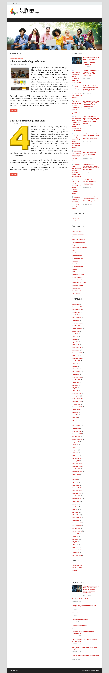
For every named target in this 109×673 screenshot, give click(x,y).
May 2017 (75, 509)
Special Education (77, 290)
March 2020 (75, 423)
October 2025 (76, 312)
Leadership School (53, 19)
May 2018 (75, 479)
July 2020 (75, 412)
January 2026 (76, 304)
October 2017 (76, 496)
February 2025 (76, 317)
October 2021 (76, 379)
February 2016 (76, 550)
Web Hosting (76, 293)
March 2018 (75, 485)
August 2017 (76, 501)
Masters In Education (78, 274)
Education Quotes (77, 258)
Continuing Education (78, 242)
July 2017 (75, 504)
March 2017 (75, 515)
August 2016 (76, 533)
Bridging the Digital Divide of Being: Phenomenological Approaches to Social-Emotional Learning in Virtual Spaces (91, 61)
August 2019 (76, 442)
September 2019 (77, 439)
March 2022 (75, 369)
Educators (75, 269)
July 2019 (75, 444)
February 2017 (76, 517)
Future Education (40, 19)
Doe (73, 250)
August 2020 (76, 409)
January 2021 (76, 396)
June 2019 (75, 447)
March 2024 (75, 344)
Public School (76, 288)
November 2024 (77, 323)
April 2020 (75, 420)
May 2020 (75, 417)
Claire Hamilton (23, 64)
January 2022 (76, 374)
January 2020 (76, 428)
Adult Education (76, 231)
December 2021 (77, 377)
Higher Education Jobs (78, 272)
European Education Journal (80, 619)
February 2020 (76, 425)
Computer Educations (78, 239)
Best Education (14, 19)
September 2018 (77, 471)
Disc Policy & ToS (77, 568)
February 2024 (76, 347)
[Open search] (98, 20)
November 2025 (77, 309)
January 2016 (76, 552)
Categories (75, 218)
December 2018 (77, 463)
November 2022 (77, 358)
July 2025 (75, 315)
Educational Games (77, 266)
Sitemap (74, 570)
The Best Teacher (65, 19)
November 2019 (77, 433)
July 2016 (75, 536)
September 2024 (77, 328)
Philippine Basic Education (79, 613)
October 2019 (76, 436)
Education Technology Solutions (27, 61)
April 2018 (75, 482)
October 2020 (76, 404)
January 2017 (76, 520)
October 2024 (76, 325)
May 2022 (75, 366)
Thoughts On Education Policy (80, 625)
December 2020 (77, 398)
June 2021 (75, 385)
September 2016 (77, 531)
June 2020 (75, 415)
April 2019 (75, 452)
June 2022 (75, 363)
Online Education (77, 277)
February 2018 (76, 488)
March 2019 (75, 455)
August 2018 (76, 474)
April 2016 (75, 544)
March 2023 (75, 355)
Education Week (77, 261)
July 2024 (75, 334)
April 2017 (75, 512)
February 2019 (76, 458)
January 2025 (76, 320)
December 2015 (77, 555)
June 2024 (75, 336)
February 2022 (76, 371)
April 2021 (75, 390)
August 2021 (76, 382)
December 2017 (77, 490)
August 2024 (76, 331)
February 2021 (76, 393)
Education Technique (27, 19)
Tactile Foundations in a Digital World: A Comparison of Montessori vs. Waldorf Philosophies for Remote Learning (91, 120)
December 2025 (77, 306)
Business (74, 236)
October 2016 (76, 528)
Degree (74, 245)
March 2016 (75, 547)
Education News (77, 255)
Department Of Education (16, 58)
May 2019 (75, 450)
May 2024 (75, 339)
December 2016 (77, 523)
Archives (75, 220)
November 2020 (77, 401)
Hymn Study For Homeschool (80, 599)
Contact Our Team (77, 565)
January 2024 (76, 350)
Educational (75, 263)
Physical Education (77, 285)
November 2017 (77, 493)
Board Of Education (78, 234)
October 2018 (76, 469)
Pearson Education (77, 280)
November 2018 (77, 466)
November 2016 (77, 525)
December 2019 (77, 431)
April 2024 (75, 342)
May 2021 (75, 388)
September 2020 (77, 406)
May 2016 (75, 542)
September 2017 (77, 498)
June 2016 (75, 539)
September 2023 (77, 352)
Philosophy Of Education (16, 118)
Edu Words (76, 19)
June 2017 (75, 506)
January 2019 (76, 460)
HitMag (97, 670)
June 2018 (75, 477)
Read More (13, 110)
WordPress (90, 670)
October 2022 (76, 361)
